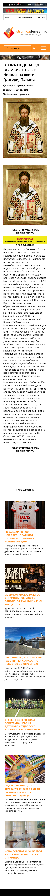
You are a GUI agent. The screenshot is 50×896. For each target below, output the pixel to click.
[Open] (43, 48)
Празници (24, 94)
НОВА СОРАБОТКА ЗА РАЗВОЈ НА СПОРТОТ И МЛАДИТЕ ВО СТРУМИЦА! (23, 854)
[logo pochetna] (25, 32)
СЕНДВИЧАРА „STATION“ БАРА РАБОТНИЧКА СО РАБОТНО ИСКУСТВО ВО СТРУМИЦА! (23, 660)
